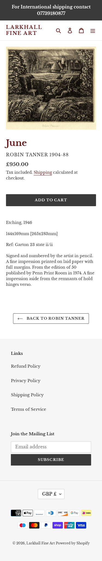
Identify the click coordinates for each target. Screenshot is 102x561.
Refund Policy (26, 366)
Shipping (43, 172)
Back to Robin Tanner (55, 318)
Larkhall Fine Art (24, 30)
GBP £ (49, 494)
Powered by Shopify (73, 543)
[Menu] (92, 30)
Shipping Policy (27, 394)
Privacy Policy (26, 380)
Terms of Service (28, 409)
